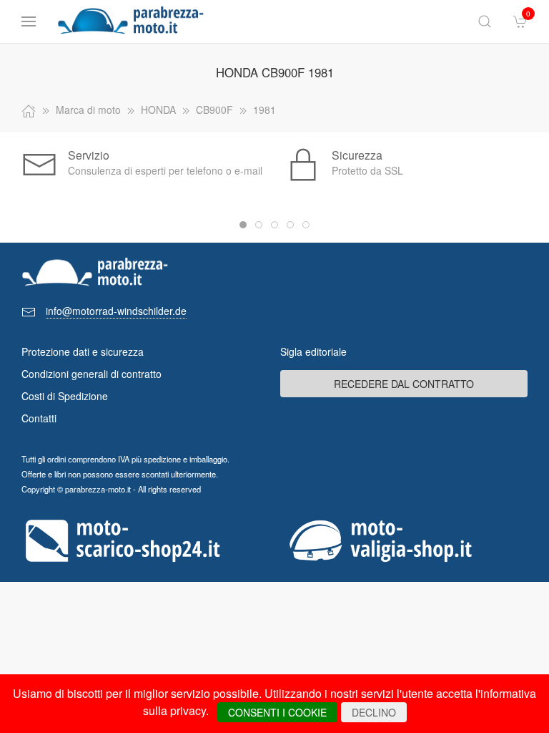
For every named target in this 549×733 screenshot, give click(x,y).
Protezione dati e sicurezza (82, 351)
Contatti (38, 418)
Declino (374, 712)
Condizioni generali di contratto (91, 373)
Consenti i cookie (277, 712)
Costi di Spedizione (64, 396)
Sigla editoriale (313, 351)
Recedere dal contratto (404, 384)
